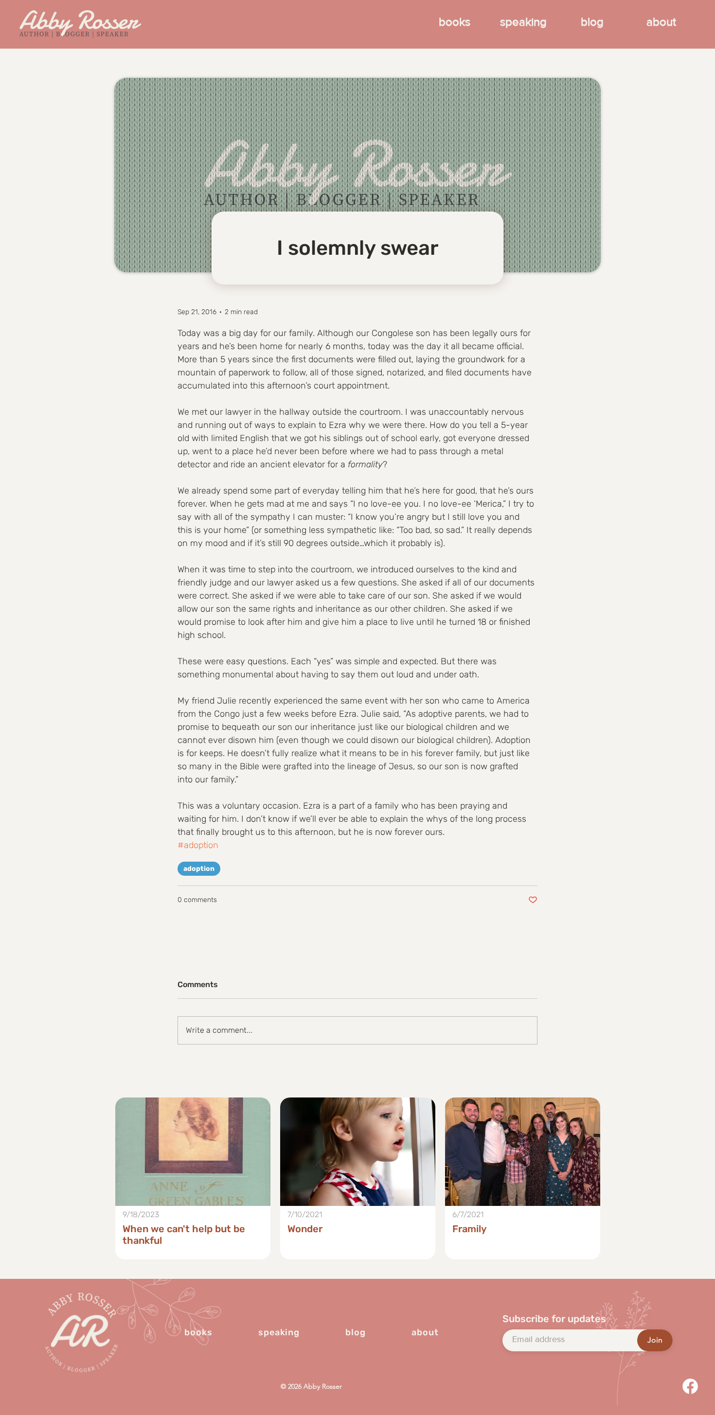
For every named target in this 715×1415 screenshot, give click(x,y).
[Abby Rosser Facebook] (690, 1386)
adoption (198, 869)
